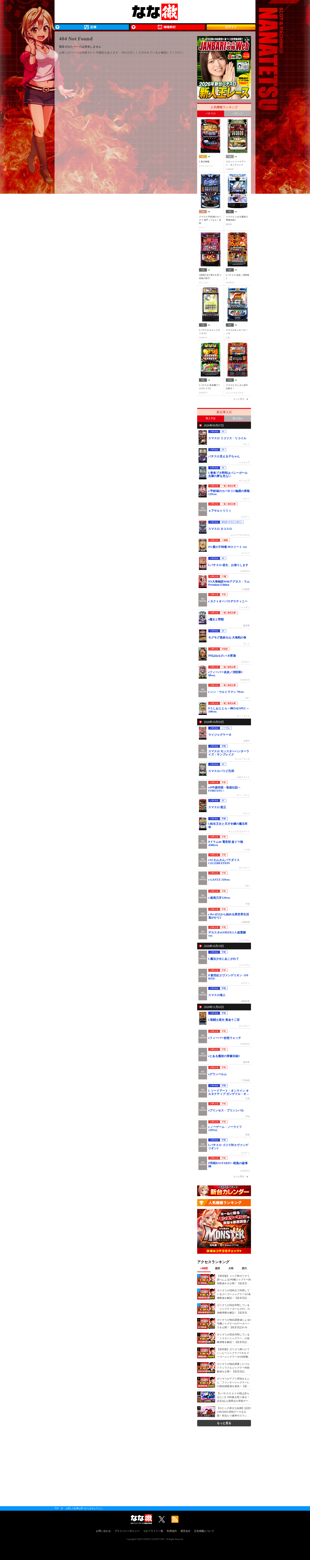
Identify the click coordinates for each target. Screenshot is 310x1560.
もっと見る (224, 1423)
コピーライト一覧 (153, 1531)
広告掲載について (204, 1531)
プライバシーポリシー (127, 1531)
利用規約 (172, 1531)
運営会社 (185, 1531)
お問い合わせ (103, 1531)
